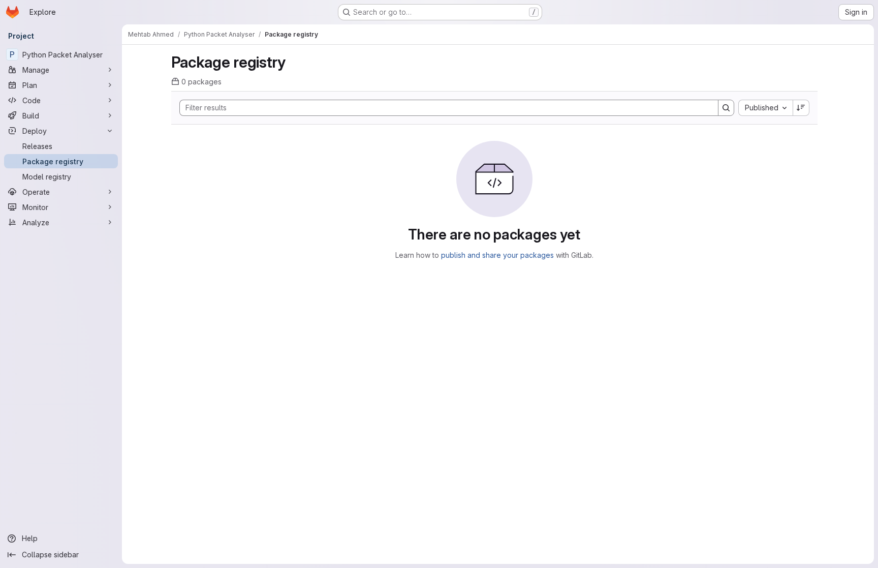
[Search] (726, 108)
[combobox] (765, 108)
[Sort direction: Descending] (801, 108)
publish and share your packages (497, 255)
